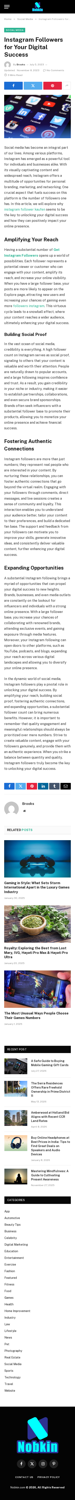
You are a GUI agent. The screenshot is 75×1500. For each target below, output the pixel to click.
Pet (6, 1344)
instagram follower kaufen (24, 209)
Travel (8, 1384)
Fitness (9, 1284)
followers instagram (28, 306)
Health (9, 1304)
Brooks (21, 64)
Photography (13, 1350)
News (8, 1337)
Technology (12, 1377)
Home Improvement (17, 1311)
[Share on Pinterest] (52, 86)
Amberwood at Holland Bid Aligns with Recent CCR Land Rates (50, 1117)
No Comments (55, 70)
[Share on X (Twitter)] (33, 86)
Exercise (10, 1264)
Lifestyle (10, 1331)
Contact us (24, 1477)
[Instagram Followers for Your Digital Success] (37, 116)
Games (9, 1297)
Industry (9, 1317)
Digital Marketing (16, 1244)
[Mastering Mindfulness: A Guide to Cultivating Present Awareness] (15, 1176)
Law (7, 1324)
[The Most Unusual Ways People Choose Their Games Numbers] (37, 989)
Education (11, 1251)
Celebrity (10, 1238)
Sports (8, 1370)
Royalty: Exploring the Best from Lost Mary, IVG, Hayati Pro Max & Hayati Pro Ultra (36, 952)
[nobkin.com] (37, 6)
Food (7, 1291)
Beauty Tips (12, 1224)
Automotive (12, 1218)
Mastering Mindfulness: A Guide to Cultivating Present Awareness (50, 1175)
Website (9, 1390)
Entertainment (14, 1258)
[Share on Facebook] (13, 86)
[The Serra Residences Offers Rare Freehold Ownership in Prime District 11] (15, 1089)
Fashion (9, 1271)
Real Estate (12, 1357)
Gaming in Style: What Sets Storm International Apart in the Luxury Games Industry (37, 887)
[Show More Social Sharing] (67, 86)
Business (10, 1231)
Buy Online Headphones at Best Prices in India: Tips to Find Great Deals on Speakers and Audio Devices (50, 1146)
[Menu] (7, 6)
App (7, 1211)
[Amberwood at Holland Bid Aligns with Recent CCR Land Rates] (15, 1118)
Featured (10, 1277)
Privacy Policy (49, 1477)
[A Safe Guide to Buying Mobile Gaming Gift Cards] (15, 1066)
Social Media (15, 30)
